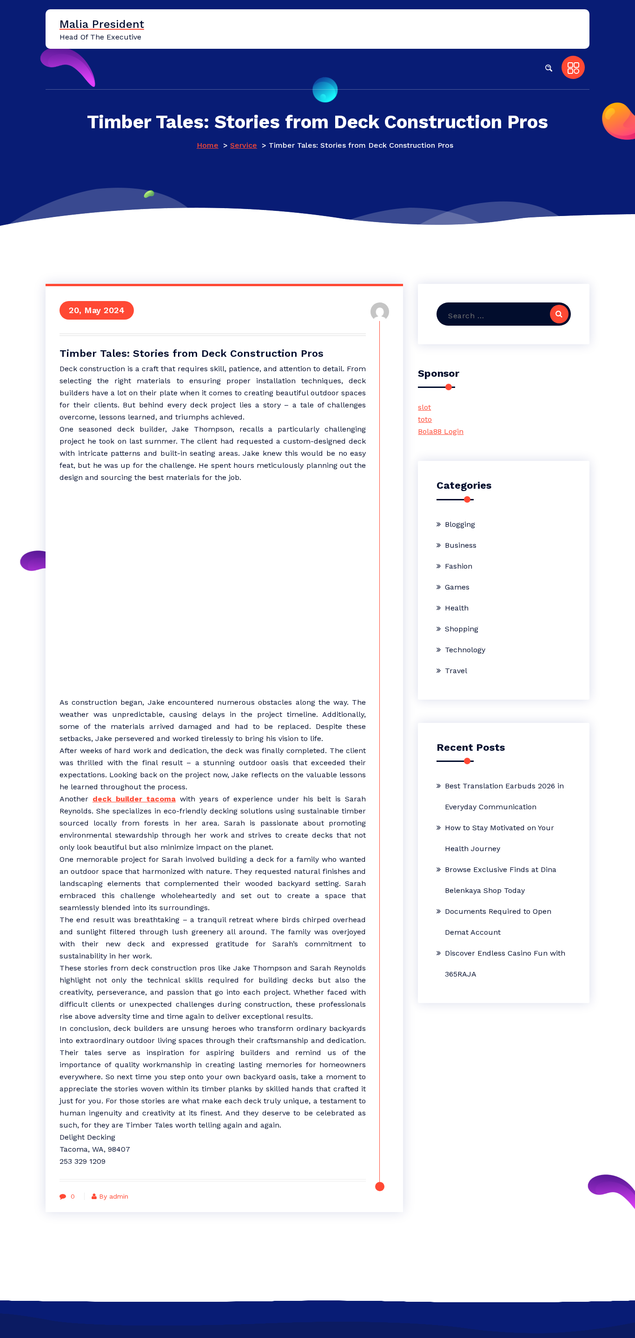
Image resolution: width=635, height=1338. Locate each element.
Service (243, 145)
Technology (465, 649)
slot (424, 407)
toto (425, 419)
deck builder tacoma (134, 798)
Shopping (461, 628)
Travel (456, 670)
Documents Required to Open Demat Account (498, 922)
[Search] (559, 314)
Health (457, 607)
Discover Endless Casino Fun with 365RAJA (505, 963)
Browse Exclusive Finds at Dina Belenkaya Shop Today (500, 880)
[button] (548, 67)
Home (207, 145)
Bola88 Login (440, 431)
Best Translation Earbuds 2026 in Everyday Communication (504, 796)
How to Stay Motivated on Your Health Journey (499, 838)
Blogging (460, 524)
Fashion (458, 566)
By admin (113, 1196)
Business (460, 545)
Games (457, 587)
